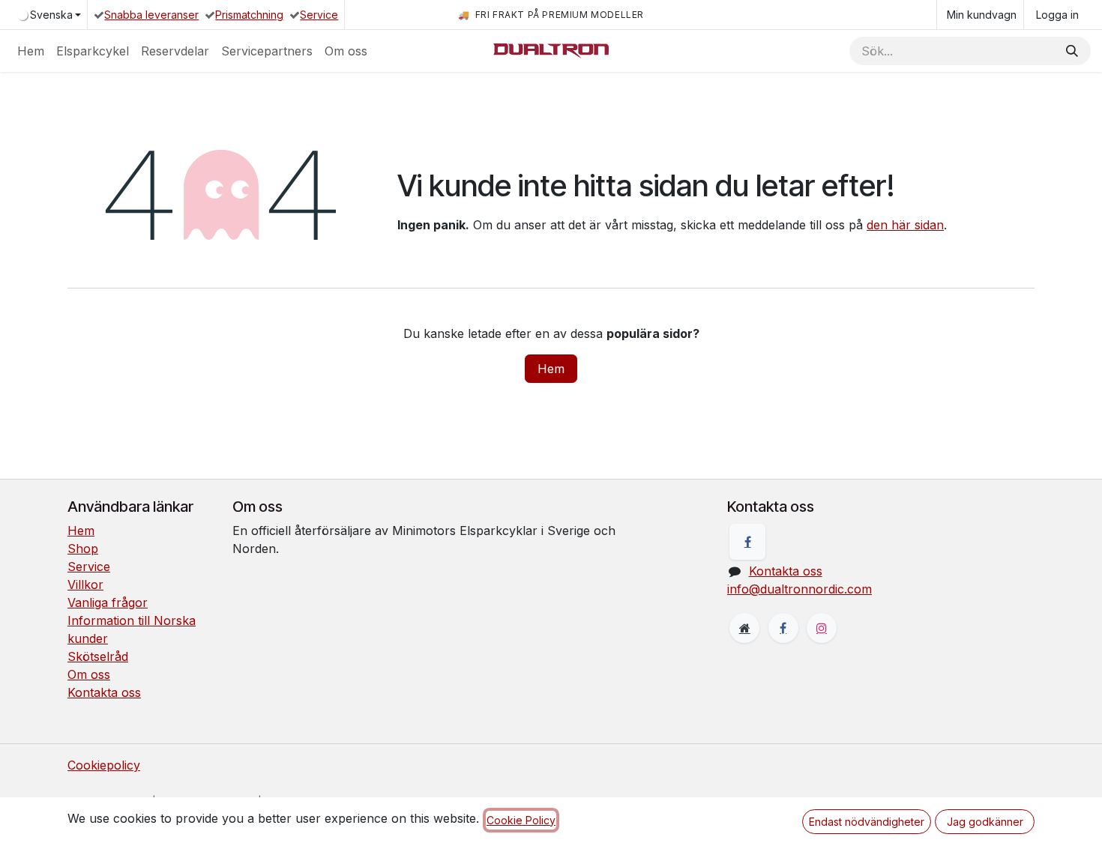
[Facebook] (747, 542)
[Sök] (1072, 51)
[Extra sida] (744, 628)
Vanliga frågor (107, 602)
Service (319, 14)
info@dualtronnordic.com (799, 588)
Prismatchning (249, 14)
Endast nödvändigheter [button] (866, 821)
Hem (551, 368)
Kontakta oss (104, 692)
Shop (82, 548)
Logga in (1057, 14)
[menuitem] (30, 51)
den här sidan (905, 224)
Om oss (88, 674)
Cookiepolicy (103, 765)
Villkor (85, 584)
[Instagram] (822, 628)
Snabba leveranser (151, 14)
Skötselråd (97, 656)
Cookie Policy (521, 820)
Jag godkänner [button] (985, 821)
